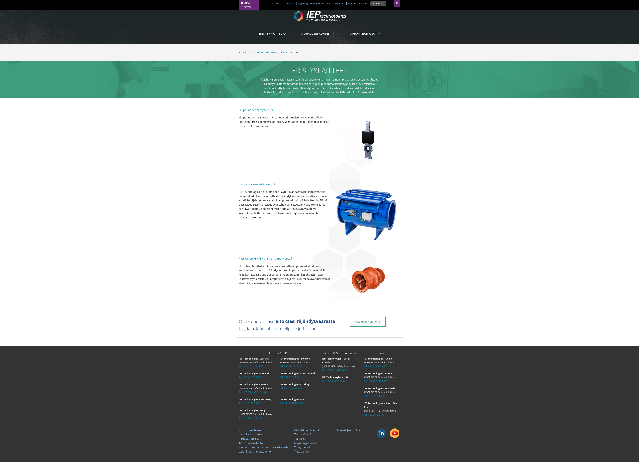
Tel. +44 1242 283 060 (292, 403)
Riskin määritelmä (272, 33)
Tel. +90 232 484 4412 (292, 388)
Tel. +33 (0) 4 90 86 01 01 (252, 392)
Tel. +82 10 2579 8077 (376, 381)
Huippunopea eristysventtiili (256, 110)
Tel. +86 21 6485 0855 (376, 366)
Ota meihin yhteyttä (367, 322)
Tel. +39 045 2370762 (250, 418)
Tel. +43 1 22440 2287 (251, 366)
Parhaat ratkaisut (363, 33)
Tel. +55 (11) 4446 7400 (334, 370)
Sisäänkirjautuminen (358, 3)
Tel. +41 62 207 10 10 (291, 377)
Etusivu (243, 52)
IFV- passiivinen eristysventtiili (257, 184)
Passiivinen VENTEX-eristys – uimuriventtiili (265, 258)
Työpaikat (290, 3)
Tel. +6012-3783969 (374, 396)
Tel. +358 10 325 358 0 (251, 377)
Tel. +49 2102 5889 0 (250, 403)
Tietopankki (339, 3)
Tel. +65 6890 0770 (374, 414)
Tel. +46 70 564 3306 (291, 366)
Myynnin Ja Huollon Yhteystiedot (314, 3)
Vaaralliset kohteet (316, 33)
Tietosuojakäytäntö (251, 443)
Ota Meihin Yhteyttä (306, 430)
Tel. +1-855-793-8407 (333, 381)
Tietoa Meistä (276, 3)
